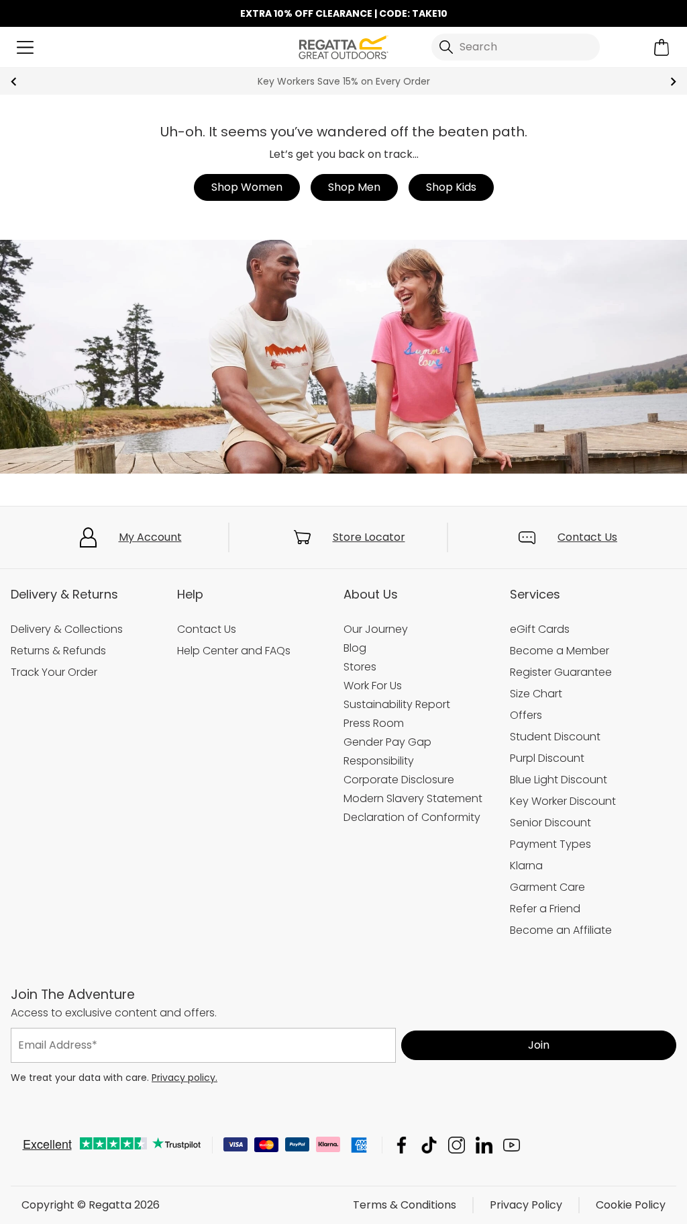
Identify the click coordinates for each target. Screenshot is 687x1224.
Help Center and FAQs (233, 650)
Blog (355, 648)
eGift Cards (540, 629)
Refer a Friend (545, 908)
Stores (360, 666)
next (673, 81)
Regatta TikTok (429, 1145)
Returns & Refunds (58, 650)
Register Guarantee (561, 672)
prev (13, 81)
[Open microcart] (661, 47)
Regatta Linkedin (484, 1145)
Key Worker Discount (563, 801)
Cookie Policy (631, 1205)
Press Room (374, 723)
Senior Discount (550, 822)
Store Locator (369, 537)
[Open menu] (25, 47)
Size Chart (536, 693)
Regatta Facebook (401, 1145)
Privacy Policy (526, 1205)
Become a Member (559, 650)
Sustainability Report (397, 704)
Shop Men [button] (354, 187)
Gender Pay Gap (387, 742)
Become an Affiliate (561, 930)
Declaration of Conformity (412, 817)
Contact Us (587, 537)
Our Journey (376, 629)
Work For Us (373, 685)
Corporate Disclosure (399, 779)
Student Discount (555, 736)
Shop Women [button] (246, 187)
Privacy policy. (184, 1077)
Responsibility (379, 761)
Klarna (526, 865)
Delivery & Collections (67, 629)
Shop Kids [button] (451, 187)
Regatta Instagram (456, 1145)
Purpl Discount (547, 758)
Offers (526, 715)
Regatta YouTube (511, 1145)
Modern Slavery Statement (413, 798)
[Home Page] (343, 46)
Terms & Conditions (404, 1205)
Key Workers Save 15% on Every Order (344, 81)
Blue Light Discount (558, 779)
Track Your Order (54, 672)
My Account (150, 537)
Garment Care (547, 887)
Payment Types (550, 844)
